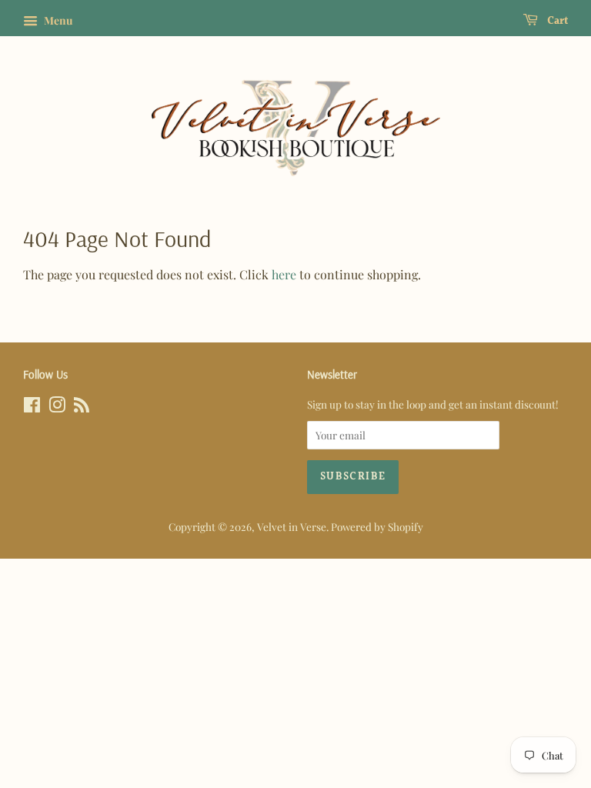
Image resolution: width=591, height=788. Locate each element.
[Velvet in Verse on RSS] (81, 407)
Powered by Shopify (377, 526)
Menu (57, 20)
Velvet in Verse (291, 526)
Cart (556, 21)
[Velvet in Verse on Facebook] (32, 407)
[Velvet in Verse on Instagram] (56, 407)
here (284, 274)
